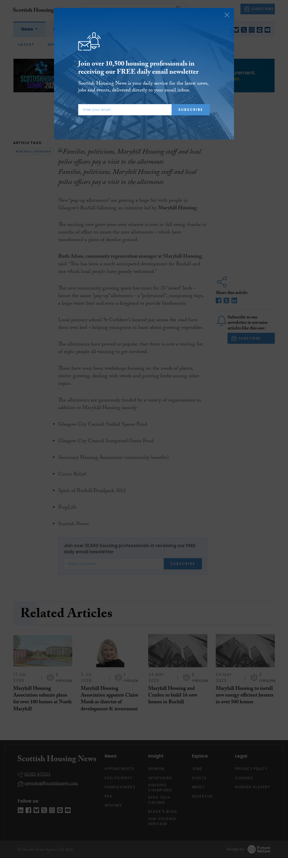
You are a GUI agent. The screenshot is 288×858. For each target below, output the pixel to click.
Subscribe (190, 109)
